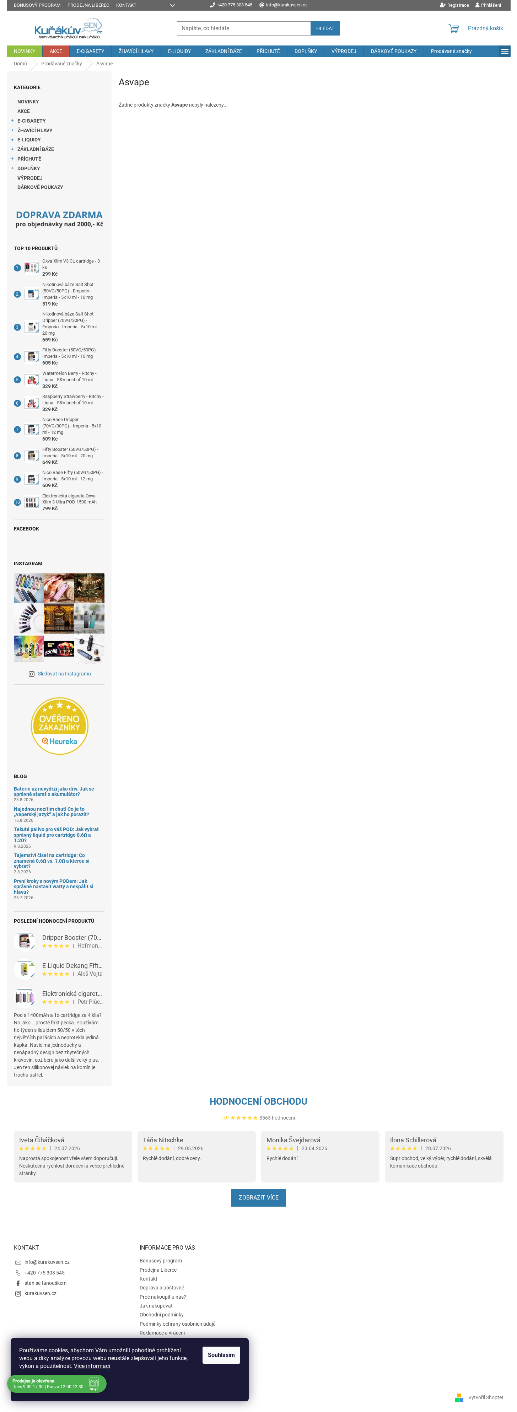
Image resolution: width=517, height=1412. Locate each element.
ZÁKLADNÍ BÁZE (35, 149)
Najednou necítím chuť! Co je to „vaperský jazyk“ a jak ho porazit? (51, 812)
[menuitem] (24, 51)
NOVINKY (28, 101)
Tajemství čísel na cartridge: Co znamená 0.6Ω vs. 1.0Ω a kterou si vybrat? (52, 861)
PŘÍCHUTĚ (29, 159)
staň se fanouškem (45, 1283)
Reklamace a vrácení (162, 1333)
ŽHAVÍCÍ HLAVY (35, 130)
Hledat (325, 28)
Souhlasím (221, 1355)
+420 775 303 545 (45, 1273)
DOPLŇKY (28, 168)
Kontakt (126, 5)
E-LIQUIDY (29, 139)
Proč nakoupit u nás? (163, 1297)
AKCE (23, 111)
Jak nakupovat (156, 1306)
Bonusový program (37, 5)
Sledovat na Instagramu (64, 674)
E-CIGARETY (31, 121)
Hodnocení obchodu (258, 1101)
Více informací (92, 1366)
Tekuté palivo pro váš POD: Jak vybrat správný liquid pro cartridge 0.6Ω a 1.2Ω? (56, 835)
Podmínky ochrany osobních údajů (178, 1324)
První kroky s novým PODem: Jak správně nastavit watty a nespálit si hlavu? (53, 887)
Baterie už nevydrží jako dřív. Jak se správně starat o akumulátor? (54, 791)
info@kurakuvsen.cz (47, 1262)
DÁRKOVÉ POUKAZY (40, 187)
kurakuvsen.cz (40, 1293)
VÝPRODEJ (30, 178)
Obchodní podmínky (162, 1314)
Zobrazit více (259, 1197)
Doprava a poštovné (162, 1287)
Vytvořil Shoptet (485, 1397)
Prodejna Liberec (88, 5)
